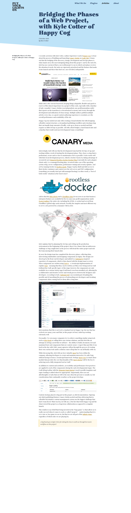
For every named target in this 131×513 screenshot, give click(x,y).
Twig (46, 266)
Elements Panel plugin (66, 370)
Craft (85, 58)
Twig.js (66, 263)
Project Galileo (44, 201)
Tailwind (79, 259)
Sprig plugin (77, 360)
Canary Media (74, 58)
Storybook (47, 340)
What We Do (80, 3)
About (116, 3)
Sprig (74, 353)
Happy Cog (87, 56)
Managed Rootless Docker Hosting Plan (63, 160)
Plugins (93, 3)
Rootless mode (61, 167)
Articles (105, 3)
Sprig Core (82, 357)
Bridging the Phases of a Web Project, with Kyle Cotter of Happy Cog (23, 57)
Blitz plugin (54, 197)
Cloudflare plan (67, 197)
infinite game (87, 414)
